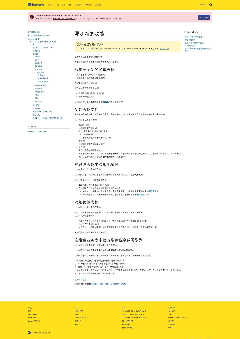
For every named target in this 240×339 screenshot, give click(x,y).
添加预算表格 (190, 46)
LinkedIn (115, 284)
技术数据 (36, 51)
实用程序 (36, 108)
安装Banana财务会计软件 (43, 47)
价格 (63, 5)
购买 (76, 314)
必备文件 (78, 5)
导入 (37, 98)
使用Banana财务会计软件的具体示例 (47, 118)
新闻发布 (171, 324)
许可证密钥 (126, 324)
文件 (37, 60)
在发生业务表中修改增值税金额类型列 (198, 50)
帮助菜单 (38, 89)
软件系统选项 (43, 81)
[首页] (36, 5)
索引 (34, 44)
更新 (76, 324)
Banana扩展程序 (34, 321)
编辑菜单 (38, 63)
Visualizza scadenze (37, 131)
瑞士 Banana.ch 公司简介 (177, 318)
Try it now (164, 48)
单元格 (37, 56)
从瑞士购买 (79, 311)
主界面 (35, 54)
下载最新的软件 (34, 32)
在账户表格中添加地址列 (194, 43)
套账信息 (41, 75)
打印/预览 (39, 101)
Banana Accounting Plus (64, 18)
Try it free (203, 17)
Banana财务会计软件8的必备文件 (43, 42)
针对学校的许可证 (81, 318)
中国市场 (36, 115)
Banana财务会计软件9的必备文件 (134, 311)
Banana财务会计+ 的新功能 (39, 35)
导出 (37, 95)
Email (123, 284)
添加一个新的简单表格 (193, 37)
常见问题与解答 (127, 321)
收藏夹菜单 (39, 92)
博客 (70, 5)
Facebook (104, 284)
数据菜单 (38, 66)
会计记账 (36, 105)
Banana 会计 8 (33, 39)
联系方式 (171, 328)
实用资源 (87, 5)
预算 (85, 232)
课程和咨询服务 (127, 328)
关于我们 (171, 311)
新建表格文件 (190, 40)
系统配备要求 (33, 314)
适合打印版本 (81, 279)
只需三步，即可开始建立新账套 (133, 314)
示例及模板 (32, 318)
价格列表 (78, 321)
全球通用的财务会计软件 (42, 111)
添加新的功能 (43, 78)
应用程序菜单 (40, 85)
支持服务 (98, 5)
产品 (49, 5)
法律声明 (171, 321)
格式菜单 (38, 69)
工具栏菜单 (39, 72)
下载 (57, 5)
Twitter (95, 284)
